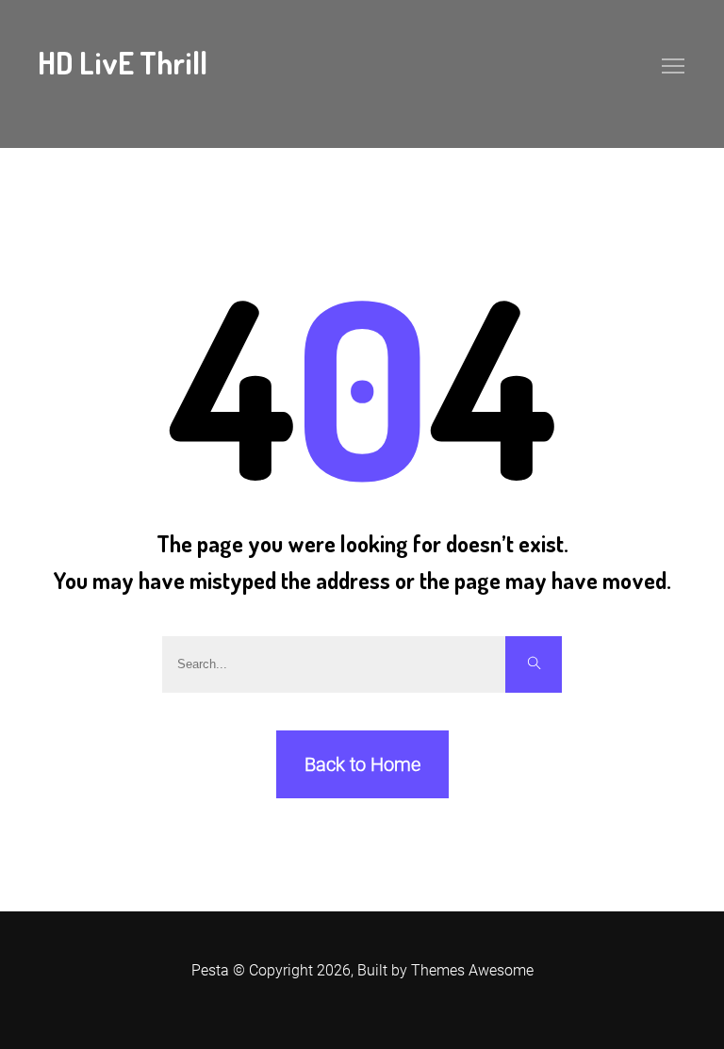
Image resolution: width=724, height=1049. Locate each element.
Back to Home (362, 764)
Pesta (210, 970)
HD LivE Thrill (122, 62)
